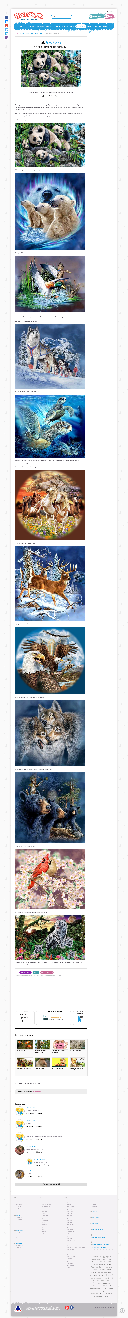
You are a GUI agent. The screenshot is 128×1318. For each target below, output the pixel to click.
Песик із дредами (75, 1050)
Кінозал (32, 26)
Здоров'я (95, 1285)
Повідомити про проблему (101, 1244)
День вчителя (70, 1206)
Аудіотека (40, 26)
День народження (71, 1256)
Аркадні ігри (19, 1204)
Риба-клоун (21, 1050)
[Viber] (7, 38)
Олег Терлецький (32, 1171)
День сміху (69, 1220)
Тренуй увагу (39, 33)
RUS (111, 11)
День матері (70, 1200)
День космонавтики (71, 1217)
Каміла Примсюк (39, 1159)
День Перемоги (71, 1211)
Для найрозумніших (47, 972)
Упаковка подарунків (104, 1283)
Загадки (94, 1204)
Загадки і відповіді (25, 972)
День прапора (70, 1245)
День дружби (70, 1229)
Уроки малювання (20, 1235)
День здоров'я (70, 1218)
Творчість (49, 26)
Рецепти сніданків (99, 1269)
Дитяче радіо (19, 1245)
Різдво (68, 1267)
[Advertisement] (32, 993)
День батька (70, 1199)
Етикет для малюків (46, 1204)
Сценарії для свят (99, 1275)
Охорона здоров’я (46, 1206)
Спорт (43, 1234)
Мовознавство (45, 1220)
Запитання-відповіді (99, 1247)
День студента (70, 1243)
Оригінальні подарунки (102, 1272)
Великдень (69, 1213)
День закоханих (71, 1261)
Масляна (69, 1252)
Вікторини (94, 1206)
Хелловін (69, 1204)
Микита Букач (30, 1107)
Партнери (95, 1223)
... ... (27, 1133)
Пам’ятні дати (70, 1231)
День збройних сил (71, 1224)
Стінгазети (19, 1237)
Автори (105, 26)
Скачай (90, 26)
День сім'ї (69, 1209)
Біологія (44, 1218)
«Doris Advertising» (108, 1307)
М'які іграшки (102, 1264)
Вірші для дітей (103, 1293)
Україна (95, 1262)
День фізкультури (71, 1222)
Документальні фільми (21, 1221)
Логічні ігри (19, 1206)
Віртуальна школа (61, 26)
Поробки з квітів (105, 1262)
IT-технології (45, 1215)
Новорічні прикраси (107, 1259)
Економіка (44, 1226)
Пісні (17, 1249)
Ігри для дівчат (19, 1209)
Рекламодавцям (97, 1229)
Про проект (96, 1242)
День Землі (69, 1215)
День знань (70, 1208)
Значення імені (96, 1200)
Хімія (43, 1229)
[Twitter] (7, 30)
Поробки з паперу (98, 1257)
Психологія (44, 1211)
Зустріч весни (70, 1254)
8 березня (69, 1251)
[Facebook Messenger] (7, 22)
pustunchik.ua (30, 1310)
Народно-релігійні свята (73, 1233)
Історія (43, 1208)
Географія (44, 1217)
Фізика (43, 1227)
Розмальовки (19, 1200)
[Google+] (7, 26)
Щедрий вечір (70, 1265)
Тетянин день (70, 1263)
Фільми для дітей (20, 1217)
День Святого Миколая (72, 1226)
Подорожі (103, 1291)
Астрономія (44, 1233)
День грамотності (71, 1236)
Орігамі (95, 1264)
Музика (43, 1213)
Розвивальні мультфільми (22, 1222)
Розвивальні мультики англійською (24, 1224)
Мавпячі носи (39, 1068)
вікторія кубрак (31, 1146)
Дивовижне (102, 1286)
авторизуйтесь (37, 1091)
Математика (45, 1222)
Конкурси (98, 26)
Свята (72, 26)
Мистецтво (44, 1200)
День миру (69, 1238)
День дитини (70, 1202)
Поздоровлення (107, 1288)
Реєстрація (97, 16)
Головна (22, 33)
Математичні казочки (24, 1068)
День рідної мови (71, 1249)
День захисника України (73, 1260)
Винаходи (44, 1199)
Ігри (26, 26)
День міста (69, 1234)
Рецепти (18, 1232)
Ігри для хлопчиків (20, 1208)
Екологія (44, 1231)
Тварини (36, 972)
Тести (93, 1199)
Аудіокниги (19, 1247)
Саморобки (19, 1234)
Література (44, 1224)
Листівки (108, 1264)
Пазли (17, 1199)
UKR (108, 11)
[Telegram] (7, 34)
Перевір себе (80, 26)
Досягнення (44, 1202)
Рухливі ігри (19, 1202)
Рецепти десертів (105, 1267)
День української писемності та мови (76, 1247)
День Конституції (71, 1240)
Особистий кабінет (98, 1237)
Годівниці (94, 1267)
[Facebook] (7, 18)
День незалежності (71, 1227)
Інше (68, 1269)
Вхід (110, 16)
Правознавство (45, 1209)
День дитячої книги (71, 1242)
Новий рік (69, 1258)
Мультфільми (19, 1219)
